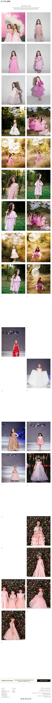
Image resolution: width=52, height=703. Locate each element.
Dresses (25, 5)
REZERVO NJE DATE (44, 680)
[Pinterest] (24, 699)
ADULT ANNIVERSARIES (6, 691)
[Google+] (26, 699)
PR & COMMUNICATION (6, 697)
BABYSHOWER (4, 694)
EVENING (13, 691)
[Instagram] (30, 699)
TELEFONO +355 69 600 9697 (45, 690)
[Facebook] (21, 699)
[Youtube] (28, 699)
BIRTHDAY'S (4, 692)
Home (22, 5)
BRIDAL (13, 692)
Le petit (29, 5)
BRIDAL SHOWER (4, 693)
